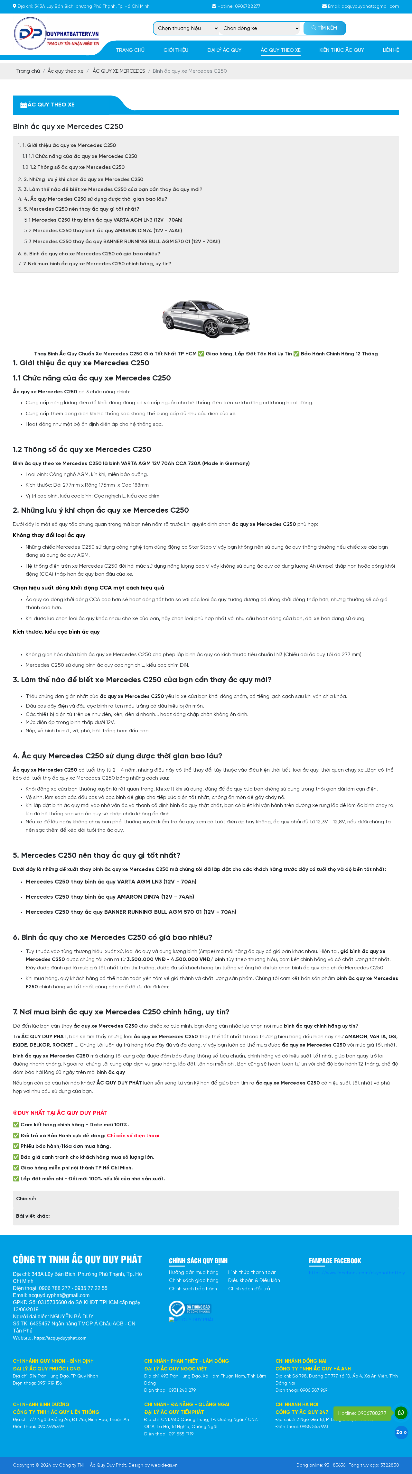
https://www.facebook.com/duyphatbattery (357, 1273)
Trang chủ (130, 50)
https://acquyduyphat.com (60, 1338)
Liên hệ (391, 50)
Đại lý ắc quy (224, 50)
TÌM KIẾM (326, 28)
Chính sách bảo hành (193, 1289)
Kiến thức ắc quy (342, 50)
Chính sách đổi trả (249, 1289)
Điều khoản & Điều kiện (254, 1280)
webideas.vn (164, 1465)
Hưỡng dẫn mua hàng (194, 1272)
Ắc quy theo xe (281, 50)
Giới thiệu (176, 50)
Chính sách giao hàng (194, 1280)
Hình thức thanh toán (252, 1272)
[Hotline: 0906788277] (401, 1412)
